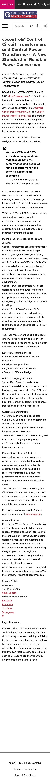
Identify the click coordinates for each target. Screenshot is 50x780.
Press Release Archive (29, 762)
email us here (9, 592)
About (12, 762)
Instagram (8, 612)
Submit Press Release (25, 769)
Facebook (7, 604)
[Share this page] (46, 26)
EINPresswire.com (18, 96)
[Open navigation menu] (5, 26)
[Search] (31, 26)
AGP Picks (7, 4)
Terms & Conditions (25, 775)
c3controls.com (33, 514)
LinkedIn (7, 600)
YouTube (7, 608)
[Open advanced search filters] (38, 26)
